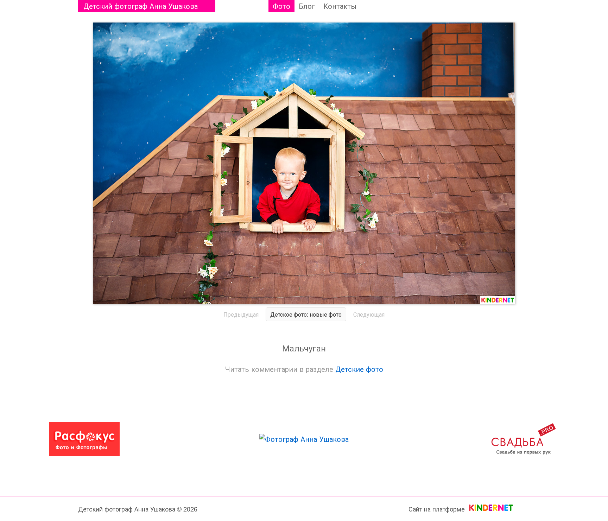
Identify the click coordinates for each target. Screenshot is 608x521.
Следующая (369, 314)
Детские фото (359, 369)
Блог (307, 6)
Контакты (339, 6)
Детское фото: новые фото (306, 314)
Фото (281, 6)
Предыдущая (241, 314)
